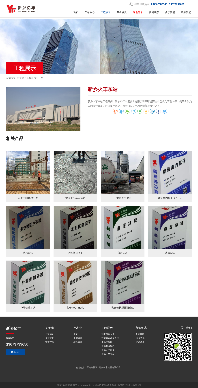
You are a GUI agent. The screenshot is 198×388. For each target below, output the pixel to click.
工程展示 (106, 12)
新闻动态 (154, 12)
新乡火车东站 (107, 354)
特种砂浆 (77, 342)
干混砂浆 (77, 338)
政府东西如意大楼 (110, 338)
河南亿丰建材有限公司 (110, 367)
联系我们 (186, 12)
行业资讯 (140, 338)
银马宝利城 (106, 342)
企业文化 (49, 338)
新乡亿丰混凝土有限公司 (130, 385)
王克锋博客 (92, 367)
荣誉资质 (122, 12)
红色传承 (140, 342)
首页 (75, 12)
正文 (41, 78)
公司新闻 (140, 334)
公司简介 (49, 334)
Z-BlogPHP (98, 385)
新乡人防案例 (107, 350)
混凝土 (76, 334)
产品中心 (90, 12)
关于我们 (170, 12)
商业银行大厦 (107, 334)
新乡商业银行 (107, 346)
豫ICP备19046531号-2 (68, 385)
